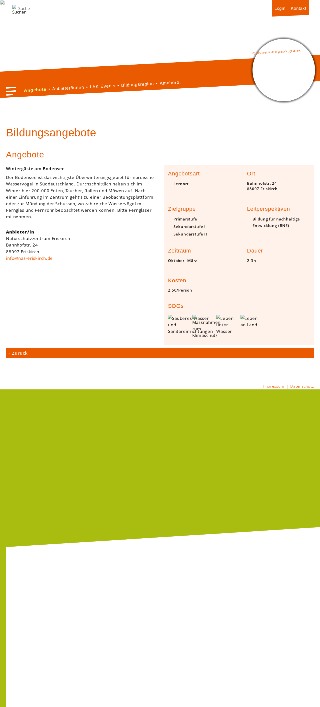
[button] (11, 91)
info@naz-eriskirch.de (29, 258)
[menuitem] (280, 8)
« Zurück (18, 353)
